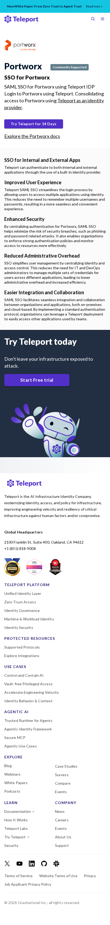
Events (61, 792)
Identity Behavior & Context (28, 701)
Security (11, 845)
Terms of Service (18, 876)
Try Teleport (15, 837)
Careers (62, 820)
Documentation (17, 811)
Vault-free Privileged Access (28, 684)
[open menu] (103, 19)
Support (62, 845)
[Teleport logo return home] (21, 19)
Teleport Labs (16, 828)
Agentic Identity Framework (28, 729)
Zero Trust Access (20, 602)
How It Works (16, 820)
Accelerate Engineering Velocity (31, 692)
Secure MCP (14, 737)
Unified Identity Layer (22, 593)
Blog (8, 766)
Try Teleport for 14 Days (34, 123)
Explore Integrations (21, 656)
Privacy (90, 876)
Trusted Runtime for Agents (28, 720)
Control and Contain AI (24, 675)
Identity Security (18, 627)
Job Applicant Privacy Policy (27, 884)
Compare (62, 783)
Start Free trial (36, 380)
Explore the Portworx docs (32, 136)
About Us (63, 837)
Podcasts (12, 791)
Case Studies (66, 766)
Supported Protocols (22, 647)
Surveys (62, 775)
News (60, 811)
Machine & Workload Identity (29, 619)
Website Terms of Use (58, 876)
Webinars (12, 774)
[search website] (94, 19)
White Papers (16, 783)
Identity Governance (22, 610)
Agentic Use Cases (20, 746)
